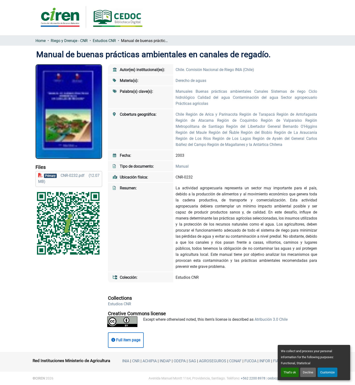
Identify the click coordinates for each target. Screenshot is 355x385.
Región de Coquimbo (239, 120)
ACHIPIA (149, 361)
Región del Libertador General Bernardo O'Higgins (271, 126)
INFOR (264, 361)
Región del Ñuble (225, 132)
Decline (308, 372)
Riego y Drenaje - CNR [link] (69, 40)
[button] (119, 304)
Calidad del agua (215, 97)
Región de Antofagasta (297, 114)
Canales (262, 91)
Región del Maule (192, 132)
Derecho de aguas (191, 80)
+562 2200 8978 (253, 378)
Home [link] (41, 40)
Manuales (186, 91)
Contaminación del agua (257, 97)
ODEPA (180, 361)
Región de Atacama (196, 120)
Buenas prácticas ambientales (225, 91)
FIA (276, 361)
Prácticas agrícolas (192, 103)
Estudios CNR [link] (104, 40)
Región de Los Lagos (233, 138)
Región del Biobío (257, 132)
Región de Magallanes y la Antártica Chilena (244, 144)
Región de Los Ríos (194, 138)
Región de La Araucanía (295, 132)
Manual (182, 166)
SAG (192, 361)
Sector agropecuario (299, 97)
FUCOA (250, 361)
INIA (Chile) (244, 69)
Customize (327, 372)
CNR (136, 361)
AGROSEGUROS (212, 361)
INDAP (165, 361)
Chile (181, 114)
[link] (68, 178)
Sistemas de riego (290, 91)
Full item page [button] (127, 340)
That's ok (290, 372)
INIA (125, 361)
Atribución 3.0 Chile (271, 319)
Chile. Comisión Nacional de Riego (205, 69)
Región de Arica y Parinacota (212, 114)
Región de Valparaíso (283, 120)
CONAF (235, 361)
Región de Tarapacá (258, 114)
